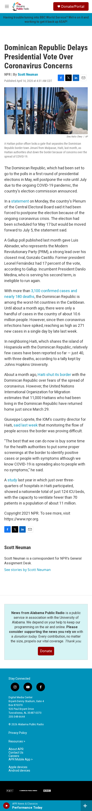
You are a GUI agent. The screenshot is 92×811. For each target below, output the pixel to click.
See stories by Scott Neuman (27, 569)
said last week (25, 425)
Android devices (19, 770)
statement (20, 201)
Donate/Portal (72, 6)
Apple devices (18, 767)
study (12, 480)
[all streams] (86, 805)
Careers (14, 756)
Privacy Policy (18, 732)
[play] (6, 805)
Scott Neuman (28, 74)
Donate (46, 651)
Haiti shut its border (54, 374)
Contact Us (16, 752)
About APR (16, 749)
